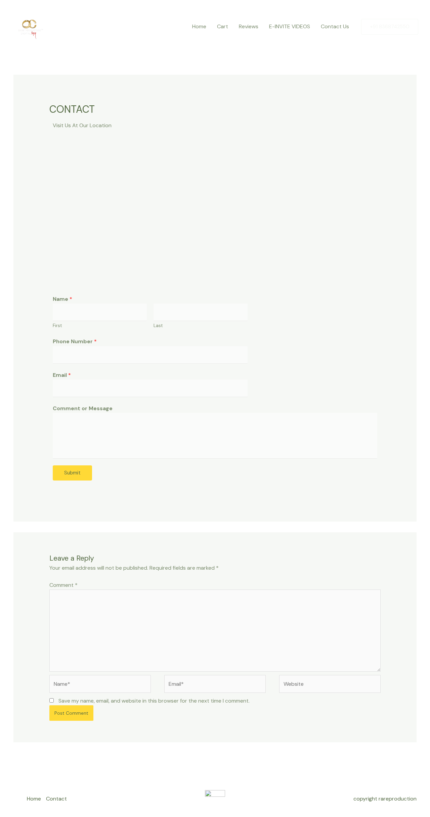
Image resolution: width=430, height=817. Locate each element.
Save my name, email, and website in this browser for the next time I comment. (154, 700)
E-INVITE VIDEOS (289, 26)
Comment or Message (83, 408)
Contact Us (335, 26)
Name (62, 299)
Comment (63, 585)
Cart (222, 26)
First (57, 325)
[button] (389, 27)
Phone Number (75, 341)
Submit (72, 472)
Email (62, 375)
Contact (56, 798)
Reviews (248, 26)
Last (158, 325)
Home (199, 26)
